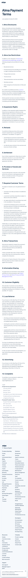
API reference (18, 522)
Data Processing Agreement (9, 413)
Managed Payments (7, 484)
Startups (17, 455)
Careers (17, 539)
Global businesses (19, 466)
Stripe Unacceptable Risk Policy (10, 419)
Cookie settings (6, 557)
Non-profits (18, 494)
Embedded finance (19, 463)
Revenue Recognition (7, 493)
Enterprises (18, 453)
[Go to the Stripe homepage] (3, 446)
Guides (4, 537)
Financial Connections (7, 474)
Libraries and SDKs (19, 527)
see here (21, 89)
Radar (3, 491)
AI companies (18, 478)
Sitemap (4, 555)
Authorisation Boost (7, 457)
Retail (16, 500)
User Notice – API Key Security (10, 421)
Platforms (17, 474)
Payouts (4, 489)
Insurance (17, 489)
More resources (6, 559)
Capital (3, 461)
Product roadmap (19, 537)
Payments (4, 487)
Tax (3, 497)
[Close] (25, 571)
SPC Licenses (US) (7, 405)
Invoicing (4, 478)
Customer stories (6, 539)
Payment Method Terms (9, 409)
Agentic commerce (19, 457)
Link (3, 482)
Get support (5, 564)
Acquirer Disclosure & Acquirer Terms (12, 401)
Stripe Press (18, 542)
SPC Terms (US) (7, 403)
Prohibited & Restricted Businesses (11, 396)
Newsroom (17, 541)
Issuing (3, 480)
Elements (4, 472)
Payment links (5, 486)
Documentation (18, 520)
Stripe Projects (18, 529)
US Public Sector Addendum (9, 433)
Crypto (3, 468)
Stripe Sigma (5, 495)
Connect (4, 466)
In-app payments (19, 468)
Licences (4, 553)
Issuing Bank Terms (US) (9, 407)
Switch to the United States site (10, 574)
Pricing (3, 453)
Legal (3, 384)
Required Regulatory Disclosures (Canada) (13, 428)
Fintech (17, 482)
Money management (20, 472)
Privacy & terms (6, 548)
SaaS (16, 476)
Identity (4, 476)
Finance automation (19, 465)
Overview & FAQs (7, 388)
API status (17, 524)
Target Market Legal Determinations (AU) (13, 426)
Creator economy (19, 480)
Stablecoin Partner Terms (9, 411)
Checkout (4, 463)
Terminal (4, 499)
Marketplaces (18, 470)
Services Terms (7, 392)
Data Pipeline (5, 470)
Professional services (20, 496)
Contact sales (18, 544)
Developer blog (18, 531)
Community (5, 542)
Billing (3, 459)
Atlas (3, 455)
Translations (5, 415)
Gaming (17, 484)
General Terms (6, 390)
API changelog (18, 526)
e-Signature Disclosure (8, 398)
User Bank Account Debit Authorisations (12, 394)
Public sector (18, 498)
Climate (4, 465)
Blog (3, 541)
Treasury (4, 501)
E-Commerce (18, 461)
